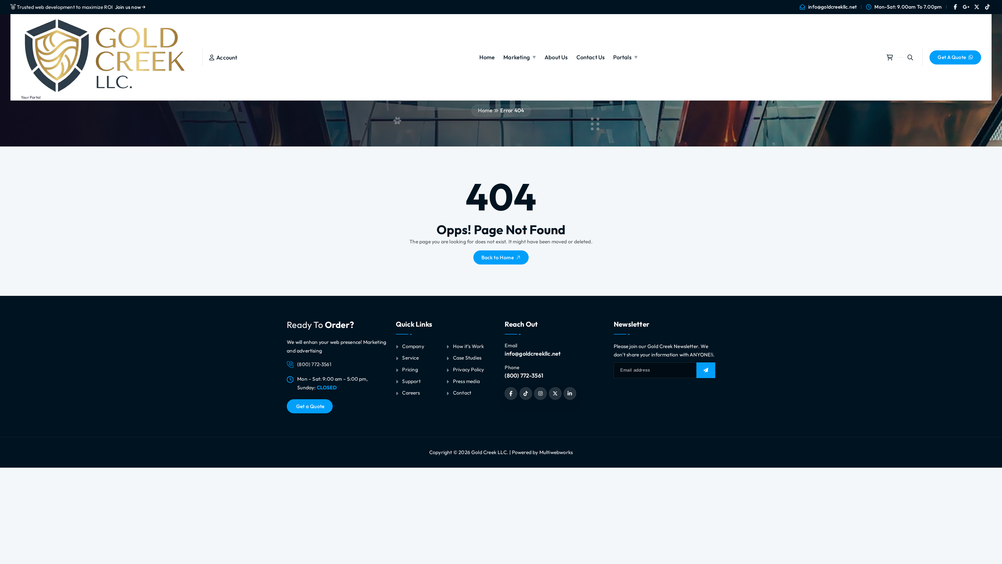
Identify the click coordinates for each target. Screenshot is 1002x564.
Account (225, 57)
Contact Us (590, 57)
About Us (556, 57)
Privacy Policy (468, 369)
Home (487, 57)
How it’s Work (468, 346)
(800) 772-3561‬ (524, 375)
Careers (411, 393)
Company (413, 346)
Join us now (128, 7)
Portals (622, 57)
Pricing (410, 369)
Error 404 (512, 110)
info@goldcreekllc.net (832, 7)
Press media (466, 381)
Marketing (516, 57)
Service (410, 358)
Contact (462, 393)
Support (411, 381)
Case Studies (467, 358)
